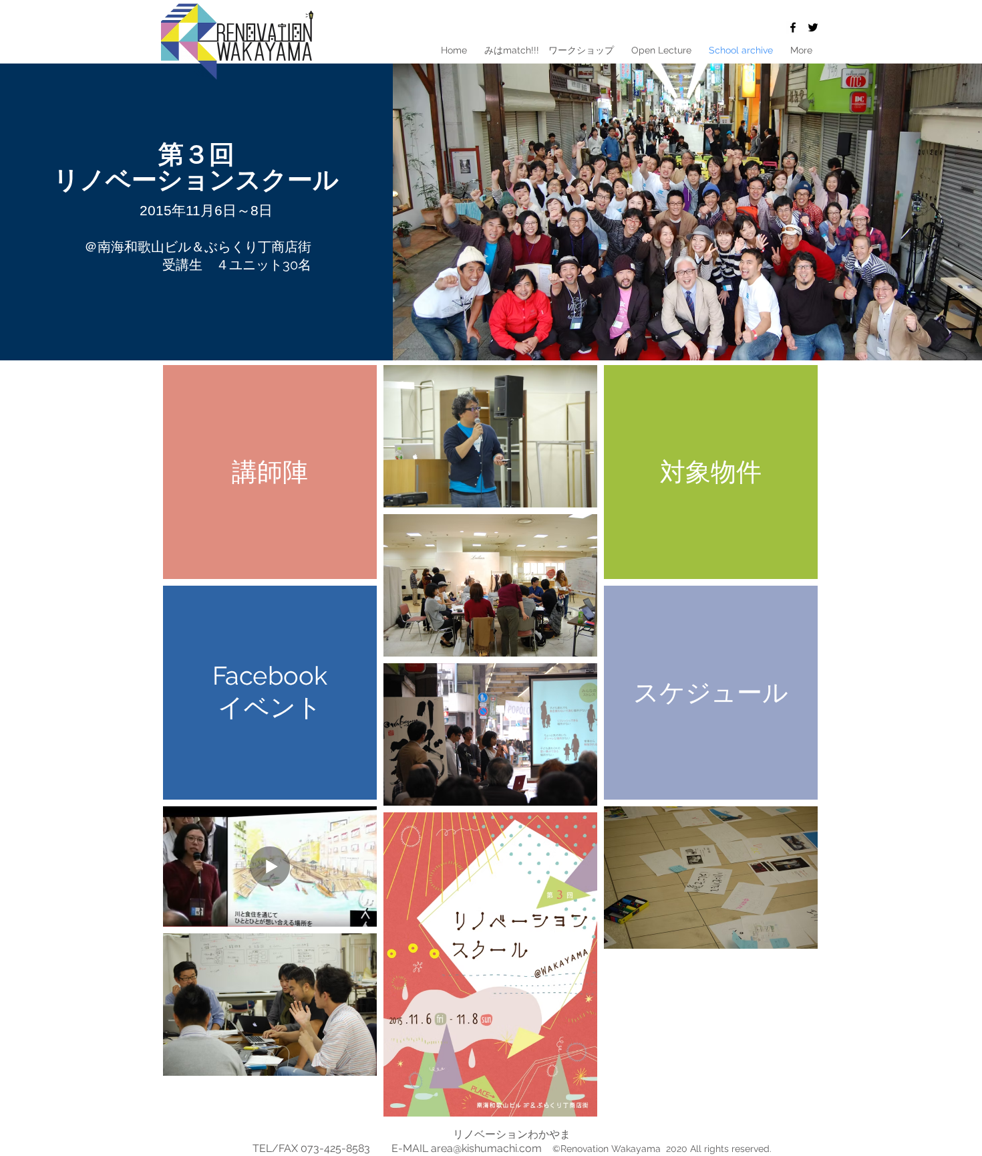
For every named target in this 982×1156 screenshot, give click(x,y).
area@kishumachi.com (486, 1148)
